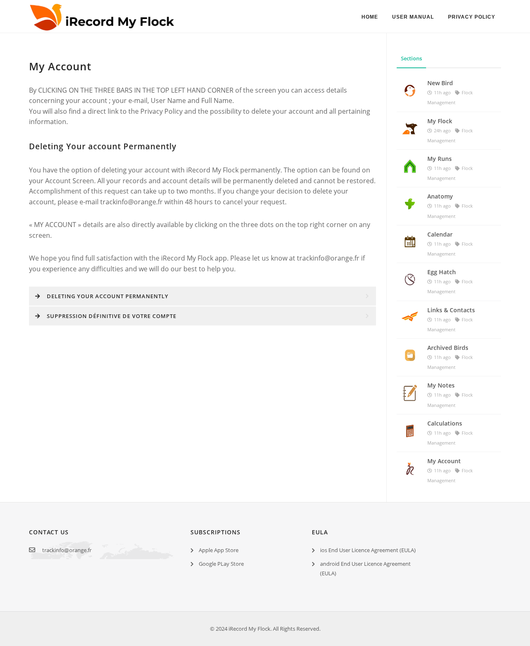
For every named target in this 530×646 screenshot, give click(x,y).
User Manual (413, 17)
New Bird (440, 83)
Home (369, 17)
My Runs (439, 159)
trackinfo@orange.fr (67, 550)
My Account (444, 461)
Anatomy (440, 196)
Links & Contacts (451, 310)
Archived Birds (447, 348)
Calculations (444, 423)
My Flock (439, 121)
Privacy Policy (471, 17)
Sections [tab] (411, 58)
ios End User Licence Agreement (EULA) (368, 550)
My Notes (441, 385)
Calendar (440, 234)
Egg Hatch (441, 272)
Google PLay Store (221, 563)
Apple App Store (218, 550)
